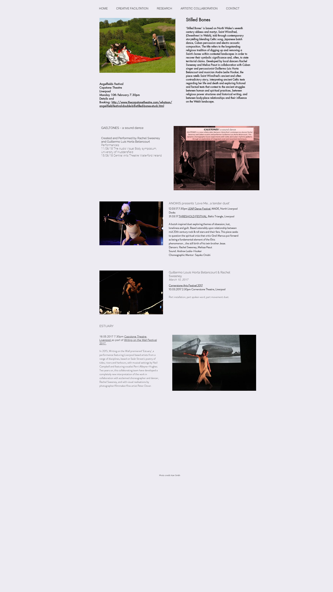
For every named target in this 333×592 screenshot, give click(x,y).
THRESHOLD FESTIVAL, (193, 216)
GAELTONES (110, 128)
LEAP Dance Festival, (199, 209)
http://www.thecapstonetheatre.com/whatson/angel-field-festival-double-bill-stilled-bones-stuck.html (135, 104)
